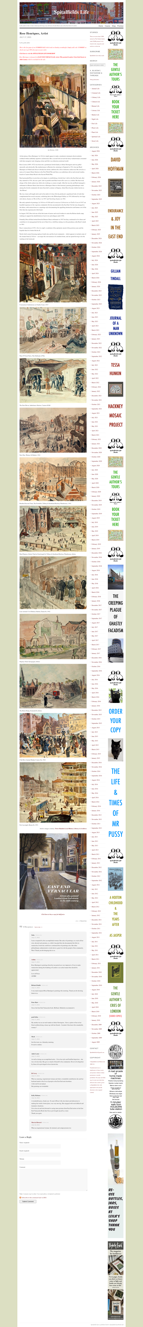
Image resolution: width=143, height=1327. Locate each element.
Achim (33, 959)
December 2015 (97, 710)
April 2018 (95, 588)
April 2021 (95, 430)
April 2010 (95, 1007)
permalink (38, 935)
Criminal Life (96, 93)
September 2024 (97, 251)
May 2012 (95, 898)
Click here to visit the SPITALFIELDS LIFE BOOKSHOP (37, 53)
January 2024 (96, 286)
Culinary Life (96, 97)
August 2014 (96, 780)
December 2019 (97, 500)
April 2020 (95, 483)
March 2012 (95, 907)
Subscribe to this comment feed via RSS (34, 1198)
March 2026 (95, 173)
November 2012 (97, 872)
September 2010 (97, 985)
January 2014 (96, 810)
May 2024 (95, 269)
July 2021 (95, 417)
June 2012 (95, 893)
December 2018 (97, 553)
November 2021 (97, 400)
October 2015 (96, 719)
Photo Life (95, 128)
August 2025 (96, 203)
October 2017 (96, 614)
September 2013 (97, 828)
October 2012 (96, 876)
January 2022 (96, 391)
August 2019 (96, 518)
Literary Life (96, 110)
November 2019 (97, 505)
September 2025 (97, 199)
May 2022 (95, 374)
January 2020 (96, 496)
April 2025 (95, 221)
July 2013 (95, 837)
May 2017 (95, 636)
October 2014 (96, 771)
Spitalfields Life (71, 12)
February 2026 (96, 177)
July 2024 (95, 260)
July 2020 (95, 470)
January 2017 (96, 653)
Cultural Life (83, 921)
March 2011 (95, 959)
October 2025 (96, 195)
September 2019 (97, 513)
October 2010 (96, 981)
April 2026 (95, 168)
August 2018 (96, 570)
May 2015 (95, 741)
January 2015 (96, 758)
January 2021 (96, 444)
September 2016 (97, 671)
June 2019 (95, 527)
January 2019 (96, 548)
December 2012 (97, 867)
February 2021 (96, 439)
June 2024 (95, 265)
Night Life (95, 119)
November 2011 (97, 924)
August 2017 (96, 623)
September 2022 (97, 356)
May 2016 (95, 688)
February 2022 (96, 387)
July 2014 (95, 784)
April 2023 (95, 326)
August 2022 (96, 361)
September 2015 (97, 723)
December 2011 (97, 920)
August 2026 (96, 151)
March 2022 (95, 382)
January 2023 (96, 339)
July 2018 (95, 575)
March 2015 (95, 749)
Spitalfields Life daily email (97, 55)
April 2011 (95, 955)
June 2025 (95, 212)
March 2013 (95, 854)
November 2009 (97, 1029)
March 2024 (95, 278)
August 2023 (96, 308)
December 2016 (97, 658)
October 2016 (96, 666)
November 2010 (97, 976)
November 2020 (97, 452)
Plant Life (95, 132)
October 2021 (96, 404)
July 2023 (95, 313)
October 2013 (96, 824)
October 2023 (96, 299)
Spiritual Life (96, 137)
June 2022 (95, 369)
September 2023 (97, 304)
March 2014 (95, 802)
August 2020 (96, 465)
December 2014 (97, 762)
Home (101, 26)
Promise (120, 26)
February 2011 (96, 963)
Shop (114, 26)
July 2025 (95, 208)
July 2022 (95, 365)
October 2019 (96, 509)
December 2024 (97, 238)
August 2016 (96, 675)
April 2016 (95, 693)
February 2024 (96, 282)
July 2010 (95, 994)
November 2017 (97, 610)
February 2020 (96, 492)
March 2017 (95, 645)
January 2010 (96, 1020)
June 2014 (95, 789)
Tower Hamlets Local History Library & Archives (71, 828)
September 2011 (97, 933)
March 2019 (95, 540)
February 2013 (96, 859)
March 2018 (95, 592)
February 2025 (96, 230)
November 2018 (97, 557)
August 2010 (96, 990)
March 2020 (95, 487)
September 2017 (97, 618)
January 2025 (96, 234)
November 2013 (97, 819)
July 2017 (95, 627)
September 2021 (97, 409)
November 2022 (97, 348)
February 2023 (96, 334)
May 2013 (95, 845)
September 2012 (97, 880)
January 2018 (96, 601)
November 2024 (97, 243)
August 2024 (96, 256)
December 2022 (97, 343)
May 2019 (95, 531)
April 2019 (95, 535)
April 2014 (95, 797)
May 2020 (95, 479)
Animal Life (95, 88)
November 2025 (97, 190)
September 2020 (97, 461)
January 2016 (96, 706)
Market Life (95, 115)
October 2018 (96, 562)
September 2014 (97, 776)
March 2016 (95, 697)
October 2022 (96, 352)
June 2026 (95, 160)
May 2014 (95, 793)
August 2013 (96, 832)
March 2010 (95, 1011)
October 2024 (96, 247)
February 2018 (96, 596)
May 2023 (95, 321)
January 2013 (96, 863)
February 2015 (96, 754)
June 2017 (95, 631)
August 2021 (96, 413)
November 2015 (97, 714)
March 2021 (95, 435)
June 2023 (95, 317)
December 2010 (97, 972)
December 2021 (97, 396)
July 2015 (95, 732)
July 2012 (95, 889)
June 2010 (95, 998)
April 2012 (95, 902)
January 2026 (96, 182)
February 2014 (96, 806)
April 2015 (95, 745)
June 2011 (95, 946)
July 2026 (95, 155)
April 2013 (95, 850)
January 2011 (96, 968)
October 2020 (96, 457)
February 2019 (96, 544)
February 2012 (96, 911)
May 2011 (95, 950)
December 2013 (97, 815)
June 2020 (95, 474)
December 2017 (97, 605)
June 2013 (95, 841)
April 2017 (95, 640)
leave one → (38, 927)
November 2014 (97, 767)
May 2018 (95, 583)
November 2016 (97, 662)
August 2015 (96, 727)
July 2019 (95, 522)
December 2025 (97, 186)
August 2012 (96, 885)
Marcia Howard (36, 1122)
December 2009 (97, 1025)
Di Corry (34, 1073)
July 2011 (95, 942)
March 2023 (95, 330)
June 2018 (95, 579)
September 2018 (97, 566)
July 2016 (95, 679)
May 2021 (95, 426)
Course (107, 26)
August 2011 (96, 937)
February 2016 (96, 701)
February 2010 (96, 1016)
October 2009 (96, 1033)
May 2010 (95, 1003)
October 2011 (96, 928)
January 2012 (96, 915)
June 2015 (95, 736)
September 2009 (97, 1038)
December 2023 (97, 291)
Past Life (94, 123)
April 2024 (95, 273)
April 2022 (95, 378)
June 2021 (95, 422)
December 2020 (97, 448)
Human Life (95, 106)
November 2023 (97, 295)
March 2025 (95, 225)
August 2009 (96, 1042)
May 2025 (95, 216)
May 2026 (95, 164)
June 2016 (95, 684)
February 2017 (96, 649)
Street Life (95, 141)
